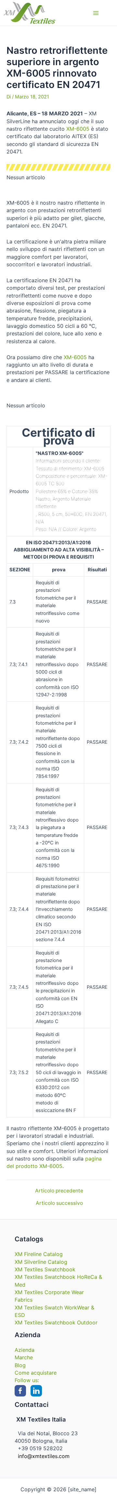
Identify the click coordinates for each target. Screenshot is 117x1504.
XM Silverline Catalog (41, 1262)
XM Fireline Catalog (39, 1254)
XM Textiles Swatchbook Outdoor (56, 1322)
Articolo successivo (59, 1203)
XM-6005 (77, 128)
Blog (20, 1365)
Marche (24, 1357)
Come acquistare (36, 1372)
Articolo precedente (59, 1190)
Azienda (24, 1350)
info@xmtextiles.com (44, 1456)
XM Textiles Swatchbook (45, 1269)
